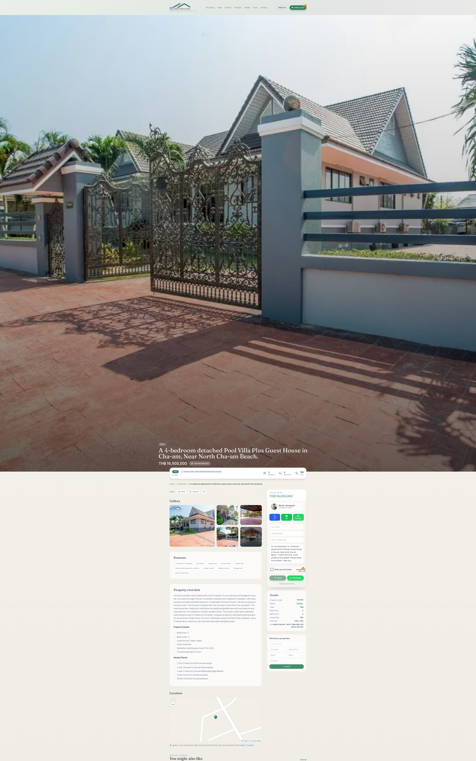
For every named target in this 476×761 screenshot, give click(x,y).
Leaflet (245, 741)
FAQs (255, 7)
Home (172, 484)
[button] (238, 243)
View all (303, 759)
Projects (237, 7)
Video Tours (300, 7)
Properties (182, 484)
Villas (220, 7)
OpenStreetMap (255, 741)
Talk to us (282, 7)
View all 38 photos (201, 463)
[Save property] (204, 491)
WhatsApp (297, 578)
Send (279, 578)
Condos (228, 7)
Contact (263, 7)
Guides (247, 7)
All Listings (210, 7)
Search (288, 666)
